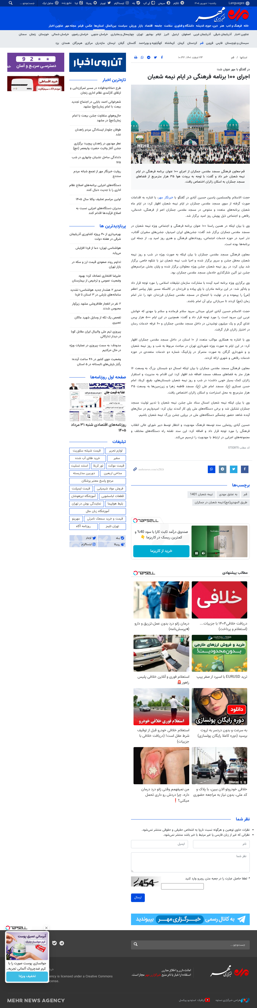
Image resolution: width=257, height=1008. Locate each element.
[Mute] (204, 553)
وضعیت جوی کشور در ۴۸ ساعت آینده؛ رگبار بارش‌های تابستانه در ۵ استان (96, 362)
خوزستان (44, 34)
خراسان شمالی (60, 34)
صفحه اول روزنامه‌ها (108, 377)
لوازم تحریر (115, 450)
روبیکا (89, 3)
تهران (140, 34)
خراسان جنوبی (99, 34)
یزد (57, 43)
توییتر (103, 3)
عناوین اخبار (241, 34)
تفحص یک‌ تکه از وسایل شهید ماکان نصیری (98, 320)
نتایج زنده (67, 3)
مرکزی (89, 43)
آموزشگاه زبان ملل (97, 511)
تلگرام (176, 3)
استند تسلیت (79, 465)
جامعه (158, 26)
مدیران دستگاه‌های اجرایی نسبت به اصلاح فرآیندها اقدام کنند (98, 211)
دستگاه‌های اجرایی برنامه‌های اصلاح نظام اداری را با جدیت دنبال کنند (95, 188)
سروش (162, 3)
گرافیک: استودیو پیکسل (192, 1000)
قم (201, 43)
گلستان (131, 43)
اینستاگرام (119, 3)
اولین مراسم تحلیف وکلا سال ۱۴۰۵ (98, 199)
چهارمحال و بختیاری (122, 34)
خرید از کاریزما (161, 551)
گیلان (121, 43)
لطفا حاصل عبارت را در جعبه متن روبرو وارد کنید (217, 878)
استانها (243, 57)
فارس (219, 43)
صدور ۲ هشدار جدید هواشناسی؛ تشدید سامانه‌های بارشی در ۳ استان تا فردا (95, 292)
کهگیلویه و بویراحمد (150, 43)
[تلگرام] (61, 943)
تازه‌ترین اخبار (114, 80)
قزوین (209, 43)
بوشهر (149, 34)
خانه (246, 26)
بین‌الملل (111, 26)
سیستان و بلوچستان (237, 43)
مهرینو (76, 518)
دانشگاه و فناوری (184, 26)
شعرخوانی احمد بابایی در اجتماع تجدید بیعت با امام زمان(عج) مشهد (96, 104)
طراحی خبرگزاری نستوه (228, 1000)
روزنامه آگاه (83, 526)
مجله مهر (70, 26)
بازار (140, 26)
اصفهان (186, 34)
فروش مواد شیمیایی (110, 488)
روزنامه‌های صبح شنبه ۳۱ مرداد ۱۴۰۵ (101, 428)
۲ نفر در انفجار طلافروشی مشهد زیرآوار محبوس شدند (96, 306)
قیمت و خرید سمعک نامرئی (105, 518)
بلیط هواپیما (115, 503)
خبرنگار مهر (166, 197)
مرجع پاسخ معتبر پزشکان (97, 480)
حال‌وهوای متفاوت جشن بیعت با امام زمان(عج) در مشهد (96, 118)
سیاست (122, 26)
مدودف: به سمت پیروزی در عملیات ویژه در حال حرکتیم (95, 348)
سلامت (168, 26)
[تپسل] (135, 520)
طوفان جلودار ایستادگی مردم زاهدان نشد (98, 132)
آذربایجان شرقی (223, 34)
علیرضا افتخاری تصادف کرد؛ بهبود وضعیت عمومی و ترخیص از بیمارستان (96, 278)
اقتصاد (149, 26)
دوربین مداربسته (84, 473)
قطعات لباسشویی (112, 496)
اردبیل (175, 34)
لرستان (111, 43)
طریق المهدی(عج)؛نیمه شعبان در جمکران (221, 502)
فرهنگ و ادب (234, 26)
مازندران (100, 43)
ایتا (77, 3)
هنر (222, 26)
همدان (66, 43)
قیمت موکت (116, 465)
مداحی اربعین (113, 473)
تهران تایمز (112, 526)
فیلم (80, 26)
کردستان (192, 43)
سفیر (116, 458)
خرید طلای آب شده (87, 458)
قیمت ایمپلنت (81, 488)
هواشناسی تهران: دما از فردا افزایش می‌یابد (98, 250)
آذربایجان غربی (202, 34)
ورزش (132, 26)
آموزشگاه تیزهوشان (83, 496)
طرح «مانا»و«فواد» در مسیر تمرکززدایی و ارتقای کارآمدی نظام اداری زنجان (95, 90)
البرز (166, 34)
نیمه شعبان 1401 (201, 494)
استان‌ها (99, 26)
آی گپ (147, 3)
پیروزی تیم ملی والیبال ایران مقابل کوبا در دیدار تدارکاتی (96, 334)
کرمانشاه (170, 43)
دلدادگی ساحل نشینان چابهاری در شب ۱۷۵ (96, 160)
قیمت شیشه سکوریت (87, 450)
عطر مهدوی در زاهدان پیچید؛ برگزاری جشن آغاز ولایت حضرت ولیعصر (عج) (97, 146)
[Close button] (46, 927)
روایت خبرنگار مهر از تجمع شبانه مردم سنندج (97, 174)
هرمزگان (77, 43)
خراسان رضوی (80, 34)
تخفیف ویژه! (27, 976)
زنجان (32, 34)
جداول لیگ (48, 3)
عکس (88, 26)
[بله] (54, 943)
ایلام (158, 34)
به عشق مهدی (228, 494)
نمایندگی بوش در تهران (86, 503)
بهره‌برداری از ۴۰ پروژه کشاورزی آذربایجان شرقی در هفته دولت (95, 237)
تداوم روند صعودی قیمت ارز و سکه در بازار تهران (96, 264)
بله (134, 3)
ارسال (138, 897)
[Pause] (197, 553)
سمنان (23, 34)
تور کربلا (98, 465)
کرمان (181, 43)
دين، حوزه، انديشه (207, 26)
